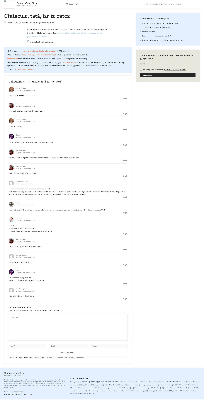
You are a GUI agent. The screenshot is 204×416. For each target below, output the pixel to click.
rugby (145, 391)
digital (130, 388)
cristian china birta (89, 388)
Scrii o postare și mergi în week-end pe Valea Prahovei (160, 23)
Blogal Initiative (87, 385)
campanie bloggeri (134, 385)
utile (82, 393)
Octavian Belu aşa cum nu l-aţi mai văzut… (156, 28)
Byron (123, 385)
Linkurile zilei (185, 388)
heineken (168, 388)
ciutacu (15, 23)
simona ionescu (22, 182)
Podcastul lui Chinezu (153, 4)
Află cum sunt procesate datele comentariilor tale (65, 358)
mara (73, 391)
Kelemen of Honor (148, 32)
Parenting (93, 391)
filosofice (159, 388)
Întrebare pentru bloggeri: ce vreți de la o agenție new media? (163, 40)
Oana (18, 135)
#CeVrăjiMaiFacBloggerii (94, 382)
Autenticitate (188, 382)
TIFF (178, 391)
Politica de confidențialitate (175, 70)
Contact (179, 4)
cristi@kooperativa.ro (23, 69)
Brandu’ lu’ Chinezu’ (113, 385)
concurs (76, 388)
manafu (194, 388)
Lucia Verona (21, 88)
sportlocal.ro (162, 391)
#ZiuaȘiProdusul (143, 382)
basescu (77, 385)
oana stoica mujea (35, 23)
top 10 (184, 391)
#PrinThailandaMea (130, 382)
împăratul (65, 29)
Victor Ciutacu (21, 255)
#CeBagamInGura (77, 382)
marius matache (82, 391)
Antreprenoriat (175, 382)
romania (137, 391)
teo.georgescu (21, 289)
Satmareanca (21, 104)
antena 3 (164, 382)
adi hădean (155, 382)
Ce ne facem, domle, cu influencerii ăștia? (40, 55)
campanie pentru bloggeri (151, 385)
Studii (172, 391)
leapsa (176, 388)
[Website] (109, 346)
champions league (167, 385)
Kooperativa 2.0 (69, 62)
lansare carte (23, 23)
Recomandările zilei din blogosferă (111, 391)
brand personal (99, 385)
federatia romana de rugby (143, 388)
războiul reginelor (48, 23)
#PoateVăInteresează (113, 382)
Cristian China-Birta (27, 4)
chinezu (9, 23)
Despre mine (169, 4)
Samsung (152, 391)
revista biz (128, 391)
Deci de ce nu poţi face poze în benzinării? (156, 36)
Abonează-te (12, 58)
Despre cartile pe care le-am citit (111, 388)
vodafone (90, 393)
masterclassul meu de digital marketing (39, 51)
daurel (18, 203)
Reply (125, 98)
